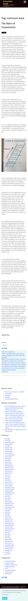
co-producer (23, 359)
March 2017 (8, 518)
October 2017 (9, 505)
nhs (2, 366)
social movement (5, 368)
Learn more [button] (5, 594)
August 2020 (8, 456)
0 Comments (4, 371)
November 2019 (9, 469)
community (20, 360)
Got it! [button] (4, 598)
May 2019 (7, 478)
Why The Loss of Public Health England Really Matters (15, 426)
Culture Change (20, 353)
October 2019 (9, 471)
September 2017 (9, 507)
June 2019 (8, 476)
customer (17, 362)
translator (3, 369)
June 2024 (8, 440)
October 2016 (9, 527)
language (23, 364)
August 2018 (8, 494)
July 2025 (7, 438)
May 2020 (7, 460)
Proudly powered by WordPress (10, 587)
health (19, 364)
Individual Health (17, 355)
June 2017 (8, 512)
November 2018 (9, 489)
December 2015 (9, 545)
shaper (23, 366)
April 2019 (8, 480)
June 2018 (8, 498)
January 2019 (8, 485)
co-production (5, 360)
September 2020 (9, 455)
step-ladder (22, 368)
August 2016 (8, 530)
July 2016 (7, 532)
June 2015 (8, 554)
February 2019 (9, 483)
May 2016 (7, 536)
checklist (17, 359)
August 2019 (8, 473)
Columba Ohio (13, 360)
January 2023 (8, 447)
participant (6, 366)
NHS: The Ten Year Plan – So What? (14, 392)
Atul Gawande (10, 359)
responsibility (17, 366)
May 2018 (7, 500)
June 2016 (8, 534)
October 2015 (9, 548)
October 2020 (9, 453)
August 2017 (8, 509)
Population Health (10, 570)
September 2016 (9, 528)
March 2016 (8, 539)
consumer (4, 362)
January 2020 (8, 467)
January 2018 (8, 501)
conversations (10, 362)
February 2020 (9, 465)
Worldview (4, 357)
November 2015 (9, 546)
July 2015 (7, 552)
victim (8, 369)
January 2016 (8, 543)
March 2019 (8, 482)
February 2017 (9, 519)
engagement (14, 364)
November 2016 (9, 525)
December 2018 (9, 487)
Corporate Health (11, 353)
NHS (23, 355)
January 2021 (8, 451)
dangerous (7, 364)
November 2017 (9, 503)
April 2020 (8, 462)
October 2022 (9, 449)
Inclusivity (8, 395)
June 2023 (8, 446)
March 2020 (8, 464)
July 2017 (7, 510)
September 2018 (9, 492)
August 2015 (8, 550)
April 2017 (8, 516)
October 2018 (9, 491)
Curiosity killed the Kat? (11, 399)
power (11, 366)
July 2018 (7, 496)
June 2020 (8, 458)
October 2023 (9, 444)
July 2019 (7, 474)
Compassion (8, 393)
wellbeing (13, 369)
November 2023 (9, 442)
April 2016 (8, 537)
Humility (7, 397)
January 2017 (8, 521)
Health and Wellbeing (6, 355)
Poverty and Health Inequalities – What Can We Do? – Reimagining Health (14, 413)
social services (14, 368)
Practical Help (9, 572)
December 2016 (9, 523)
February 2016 (9, 541)
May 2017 (7, 514)
